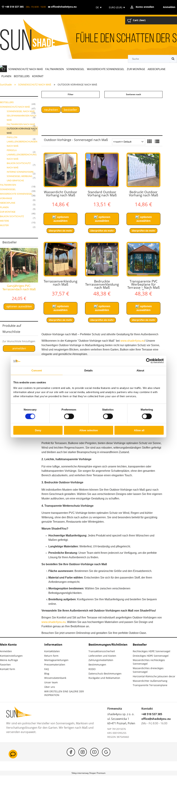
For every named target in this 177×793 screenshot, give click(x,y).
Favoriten (5, 664)
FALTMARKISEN (8, 184)
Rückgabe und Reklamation (104, 678)
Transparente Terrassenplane (150, 685)
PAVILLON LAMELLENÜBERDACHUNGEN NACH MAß (22, 141)
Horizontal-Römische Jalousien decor (154, 676)
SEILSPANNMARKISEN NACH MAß (21, 117)
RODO (92, 669)
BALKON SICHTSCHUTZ (12, 216)
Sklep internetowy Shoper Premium (88, 773)
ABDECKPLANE (7, 202)
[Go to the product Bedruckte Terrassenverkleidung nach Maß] (102, 259)
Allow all (139, 430)
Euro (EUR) (117, 7)
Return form (51, 655)
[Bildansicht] (149, 141)
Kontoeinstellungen (11, 655)
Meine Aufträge (9, 660)
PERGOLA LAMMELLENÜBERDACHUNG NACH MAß (21, 154)
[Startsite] (41, 35)
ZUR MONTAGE (7, 211)
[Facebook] (71, 752)
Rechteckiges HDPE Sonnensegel (151, 651)
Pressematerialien (54, 664)
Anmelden (6, 651)
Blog (46, 673)
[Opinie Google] (106, 752)
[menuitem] (25, 68)
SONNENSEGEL (8, 189)
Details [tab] (88, 370)
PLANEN (4, 207)
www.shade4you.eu (132, 340)
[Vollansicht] (157, 141)
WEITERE (4, 220)
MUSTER (4, 225)
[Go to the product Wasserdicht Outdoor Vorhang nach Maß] (60, 170)
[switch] (69, 416)
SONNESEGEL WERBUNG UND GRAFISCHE (19, 178)
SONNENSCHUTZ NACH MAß (15, 106)
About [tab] (140, 370)
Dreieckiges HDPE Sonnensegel (151, 655)
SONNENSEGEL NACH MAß (21, 111)
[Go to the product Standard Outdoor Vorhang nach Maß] (102, 170)
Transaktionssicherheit (101, 651)
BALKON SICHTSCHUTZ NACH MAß (19, 165)
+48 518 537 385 (14, 6)
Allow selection (88, 430)
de (98, 7)
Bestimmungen (97, 664)
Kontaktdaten (52, 651)
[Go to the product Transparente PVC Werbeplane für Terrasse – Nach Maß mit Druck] (143, 259)
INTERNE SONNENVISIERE (20, 171)
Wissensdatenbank (55, 678)
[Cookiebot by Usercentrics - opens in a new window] (148, 360)
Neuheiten (51, 110)
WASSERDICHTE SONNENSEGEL (16, 193)
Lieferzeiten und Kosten (102, 655)
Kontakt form (7, 669)
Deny (38, 430)
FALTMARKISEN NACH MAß (21, 124)
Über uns (49, 687)
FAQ (46, 669)
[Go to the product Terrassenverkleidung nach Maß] (60, 259)
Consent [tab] (36, 370)
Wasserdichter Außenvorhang (150, 680)
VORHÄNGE (6, 198)
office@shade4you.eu (63, 6)
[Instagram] (82, 752)
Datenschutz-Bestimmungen (105, 673)
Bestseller (70, 110)
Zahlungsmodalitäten (100, 660)
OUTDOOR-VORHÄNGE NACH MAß (22, 130)
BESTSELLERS (7, 102)
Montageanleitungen (56, 660)
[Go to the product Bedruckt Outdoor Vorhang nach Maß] (143, 170)
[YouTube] (94, 752)
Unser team (51, 682)
